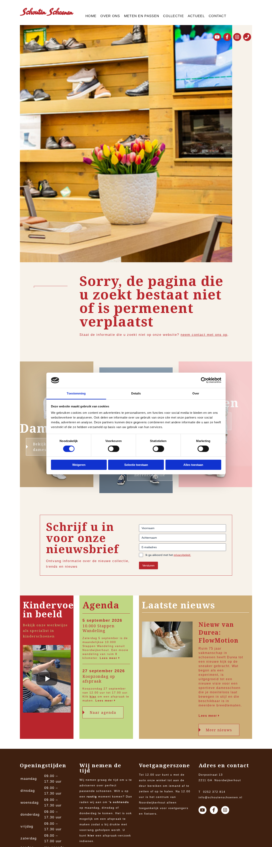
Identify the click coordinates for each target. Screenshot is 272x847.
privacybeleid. (182, 555)
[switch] (113, 449)
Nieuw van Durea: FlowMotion (218, 632)
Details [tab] (136, 393)
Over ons (110, 16)
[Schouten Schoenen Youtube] (217, 37)
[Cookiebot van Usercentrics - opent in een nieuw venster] (203, 380)
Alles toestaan (193, 464)
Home (90, 16)
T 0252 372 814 (212, 791)
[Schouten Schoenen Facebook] (227, 37)
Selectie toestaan (136, 464)
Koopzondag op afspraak (98, 679)
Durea (232, 657)
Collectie (173, 16)
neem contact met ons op (204, 335)
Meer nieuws (219, 730)
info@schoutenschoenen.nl (220, 797)
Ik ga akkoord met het (168, 555)
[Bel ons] (247, 37)
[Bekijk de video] (47, 679)
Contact (217, 16)
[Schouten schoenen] (46, 12)
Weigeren (78, 464)
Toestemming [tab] (76, 393)
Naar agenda (103, 712)
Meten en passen (141, 16)
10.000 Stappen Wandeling (98, 628)
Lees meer (109, 658)
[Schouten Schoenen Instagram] (237, 37)
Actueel (196, 16)
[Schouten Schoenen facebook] (214, 810)
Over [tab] (195, 393)
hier (93, 696)
